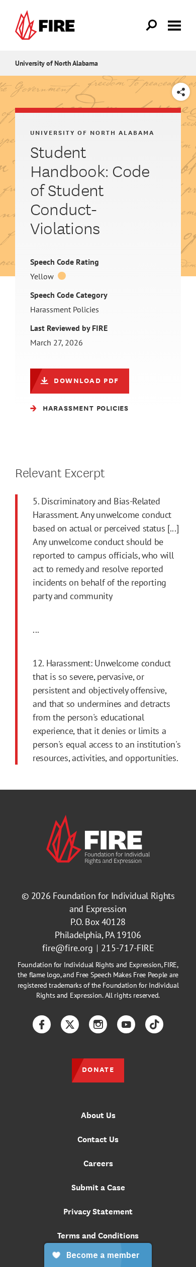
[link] (47, 25)
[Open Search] (152, 26)
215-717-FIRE (127, 948)
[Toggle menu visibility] (174, 24)
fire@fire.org (67, 948)
